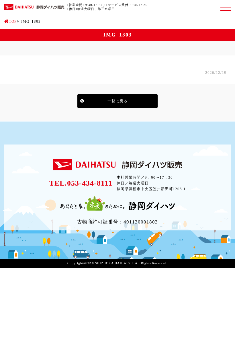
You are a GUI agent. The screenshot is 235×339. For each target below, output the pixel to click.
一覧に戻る (117, 101)
